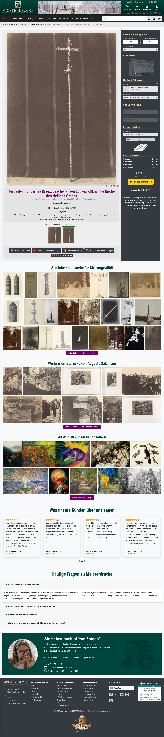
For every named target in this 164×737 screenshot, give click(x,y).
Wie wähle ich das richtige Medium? (22, 614)
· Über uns (34, 703)
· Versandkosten (62, 691)
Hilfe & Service (82, 18)
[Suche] (149, 18)
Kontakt (93, 18)
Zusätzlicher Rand (128, 47)
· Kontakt (34, 686)
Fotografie (23, 24)
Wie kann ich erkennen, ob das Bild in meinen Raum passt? (32, 606)
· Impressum (35, 688)
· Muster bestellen (63, 706)
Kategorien (32, 18)
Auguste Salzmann (36, 24)
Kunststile (43, 18)
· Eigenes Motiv (62, 686)
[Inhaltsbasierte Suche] (154, 18)
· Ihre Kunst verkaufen (64, 688)
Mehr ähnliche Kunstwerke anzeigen (82, 353)
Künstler (22, 18)
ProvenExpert (15, 551)
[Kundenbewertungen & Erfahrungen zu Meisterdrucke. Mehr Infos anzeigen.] (149, 691)
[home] (4, 18)
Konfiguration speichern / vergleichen (141, 140)
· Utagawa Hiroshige (90, 697)
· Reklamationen (36, 700)
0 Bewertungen (66, 255)
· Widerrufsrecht (36, 697)
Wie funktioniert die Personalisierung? (23, 584)
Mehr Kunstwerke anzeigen (82, 498)
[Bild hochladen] (159, 18)
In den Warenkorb (142, 181)
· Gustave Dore (88, 700)
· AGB (33, 691)
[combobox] (140, 49)
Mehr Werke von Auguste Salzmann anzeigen (82, 427)
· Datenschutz (35, 694)
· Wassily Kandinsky (89, 694)
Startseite (5, 24)
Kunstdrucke (12, 18)
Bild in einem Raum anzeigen (101, 250)
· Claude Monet (88, 688)
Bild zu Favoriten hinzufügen (48, 250)
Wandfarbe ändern (74, 250)
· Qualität (60, 694)
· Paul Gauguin (88, 691)
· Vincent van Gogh (89, 686)
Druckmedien (68, 18)
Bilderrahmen (55, 18)
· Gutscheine (61, 703)
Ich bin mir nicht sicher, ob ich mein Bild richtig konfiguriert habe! (35, 623)
